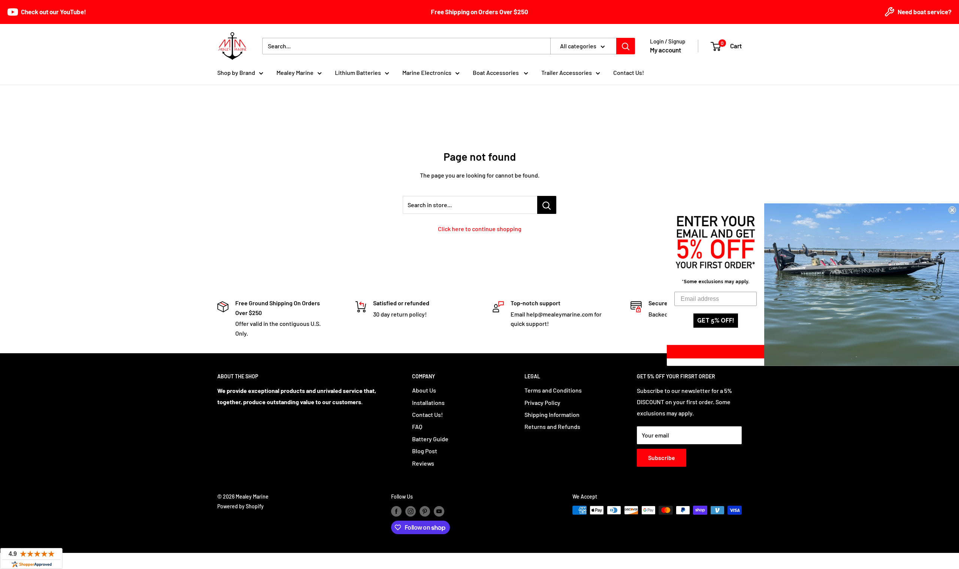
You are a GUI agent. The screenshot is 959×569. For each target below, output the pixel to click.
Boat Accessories (496, 72)
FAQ (417, 426)
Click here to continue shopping (479, 228)
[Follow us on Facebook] (396, 511)
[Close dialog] (952, 210)
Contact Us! (628, 72)
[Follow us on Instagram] (410, 511)
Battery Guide (430, 438)
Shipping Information (552, 414)
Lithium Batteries (358, 72)
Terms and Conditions (553, 390)
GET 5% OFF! (715, 320)
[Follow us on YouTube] (439, 511)
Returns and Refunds (552, 426)
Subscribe (661, 457)
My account (665, 50)
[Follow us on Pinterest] (425, 511)
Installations (428, 402)
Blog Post (424, 450)
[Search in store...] (546, 205)
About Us (424, 390)
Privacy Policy (542, 402)
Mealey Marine (295, 72)
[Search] (625, 46)
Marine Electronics (426, 72)
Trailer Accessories (566, 72)
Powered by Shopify (240, 506)
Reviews (423, 463)
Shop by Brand (236, 72)
